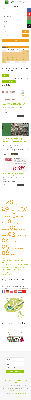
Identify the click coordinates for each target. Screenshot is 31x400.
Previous (6, 258)
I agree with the (15, 368)
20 (17, 57)
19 (12, 57)
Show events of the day (7, 274)
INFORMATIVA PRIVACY (9, 380)
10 (3, 55)
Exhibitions (20, 116)
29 (23, 59)
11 (8, 55)
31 (3, 61)
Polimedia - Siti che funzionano (19, 393)
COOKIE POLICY (19, 380)
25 (8, 59)
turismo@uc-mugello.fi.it (15, 390)
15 (23, 55)
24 (3, 59)
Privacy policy (19, 368)
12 (12, 55)
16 (27, 55)
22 (23, 57)
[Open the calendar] (25, 31)
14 (20, 55)
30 (27, 59)
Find (15, 40)
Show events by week (21, 78)
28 (20, 59)
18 (8, 57)
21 (20, 57)
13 (16, 55)
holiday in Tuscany (22, 286)
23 (27, 57)
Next (10, 258)
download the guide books (13, 332)
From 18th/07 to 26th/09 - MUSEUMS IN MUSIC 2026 (16, 264)
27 (16, 59)
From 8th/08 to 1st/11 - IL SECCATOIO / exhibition (15, 265)
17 (3, 57)
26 (12, 59)
